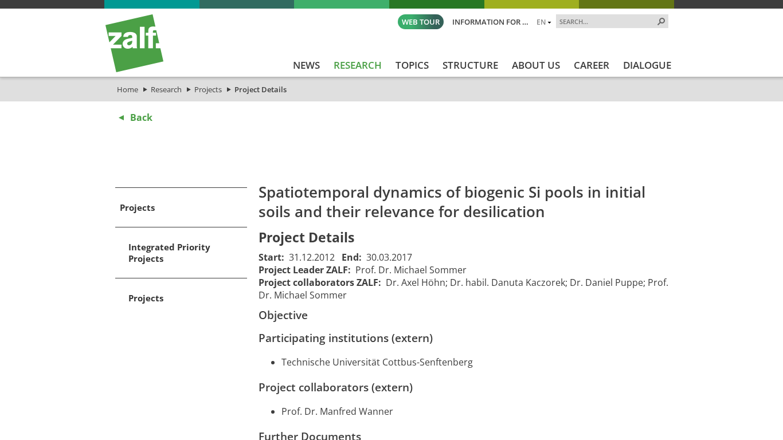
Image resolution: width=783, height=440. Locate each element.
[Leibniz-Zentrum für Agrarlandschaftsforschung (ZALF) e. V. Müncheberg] (134, 69)
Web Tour (421, 22)
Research (166, 89)
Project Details (260, 89)
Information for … (490, 22)
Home (127, 89)
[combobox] (607, 21)
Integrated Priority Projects (169, 252)
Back (141, 117)
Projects (208, 89)
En (541, 21)
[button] (661, 21)
